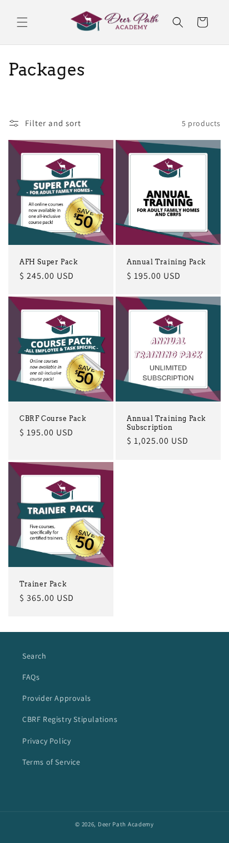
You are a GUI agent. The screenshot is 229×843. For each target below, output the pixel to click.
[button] (22, 22)
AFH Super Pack (48, 262)
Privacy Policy (46, 741)
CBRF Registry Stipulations (70, 719)
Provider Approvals (56, 698)
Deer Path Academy (126, 824)
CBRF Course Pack (53, 418)
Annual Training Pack (166, 262)
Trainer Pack (43, 584)
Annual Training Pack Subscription (166, 422)
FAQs (30, 677)
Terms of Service (51, 762)
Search (34, 656)
